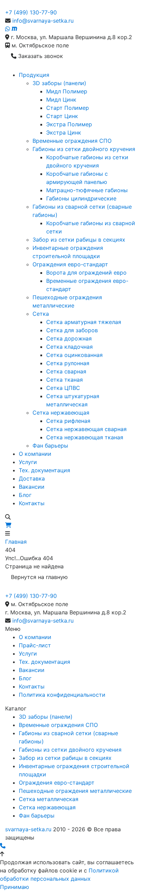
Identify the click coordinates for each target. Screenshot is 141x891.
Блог (25, 494)
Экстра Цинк (63, 132)
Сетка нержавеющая (61, 412)
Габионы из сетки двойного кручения (84, 149)
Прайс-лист (35, 645)
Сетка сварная (66, 371)
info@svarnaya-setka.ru (43, 20)
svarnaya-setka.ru (28, 829)
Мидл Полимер (66, 91)
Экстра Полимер (69, 124)
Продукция (34, 74)
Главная (16, 541)
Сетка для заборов (72, 330)
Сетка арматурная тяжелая (83, 322)
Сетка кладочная (69, 346)
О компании (35, 453)
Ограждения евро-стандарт (70, 264)
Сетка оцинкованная (74, 354)
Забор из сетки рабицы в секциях (79, 239)
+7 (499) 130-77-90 (31, 12)
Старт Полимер (67, 107)
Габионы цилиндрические (81, 198)
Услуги (28, 462)
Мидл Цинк (61, 99)
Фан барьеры (50, 445)
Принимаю (14, 886)
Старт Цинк (62, 116)
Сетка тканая (64, 379)
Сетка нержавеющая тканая (84, 437)
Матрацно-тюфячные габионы (87, 190)
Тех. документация (44, 470)
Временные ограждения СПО (72, 140)
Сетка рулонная (67, 363)
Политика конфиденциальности (62, 694)
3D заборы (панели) (59, 83)
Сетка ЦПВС (63, 387)
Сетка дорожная (69, 338)
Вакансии (31, 486)
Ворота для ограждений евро (86, 272)
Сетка (41, 313)
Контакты (31, 503)
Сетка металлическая (48, 799)
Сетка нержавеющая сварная (86, 429)
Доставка (32, 478)
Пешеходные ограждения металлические (75, 790)
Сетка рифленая (68, 420)
